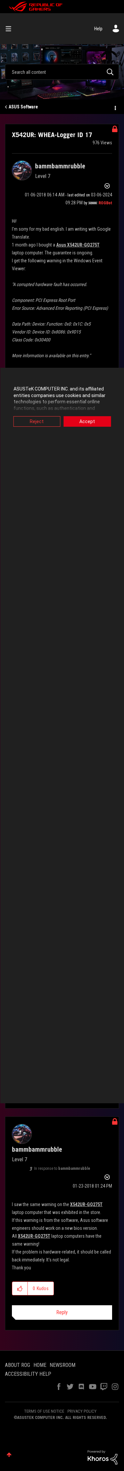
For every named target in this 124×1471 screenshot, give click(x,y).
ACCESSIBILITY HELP (28, 1374)
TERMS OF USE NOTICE (44, 1411)
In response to (62, 1168)
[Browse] (11, 28)
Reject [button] (37, 421)
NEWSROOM (62, 1365)
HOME (39, 1365)
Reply (62, 1312)
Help (98, 28)
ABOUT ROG (17, 1365)
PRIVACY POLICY (82, 1411)
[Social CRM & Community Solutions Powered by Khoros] (102, 1456)
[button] (20, 1288)
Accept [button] (87, 421)
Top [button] (9, 1455)
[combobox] (62, 72)
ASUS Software (23, 106)
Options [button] (114, 107)
